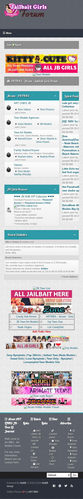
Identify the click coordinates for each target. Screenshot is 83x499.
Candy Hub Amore (26, 316)
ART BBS (33, 491)
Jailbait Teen (50, 355)
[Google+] (59, 486)
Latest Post (52, 463)
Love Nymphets (35, 358)
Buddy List (52, 453)
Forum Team (34, 459)
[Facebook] (54, 486)
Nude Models (67, 355)
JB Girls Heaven (17, 189)
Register (18, 44)
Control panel (53, 436)
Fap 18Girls (34, 355)
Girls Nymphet (72, 449)
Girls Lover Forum (72, 464)
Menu (8, 33)
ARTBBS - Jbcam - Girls (60, 316)
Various (18, 164)
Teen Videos (24, 109)
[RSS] (71, 486)
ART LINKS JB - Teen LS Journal (36, 435)
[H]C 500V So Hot (72, 121)
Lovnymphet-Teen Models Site (42, 362)
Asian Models (25, 124)
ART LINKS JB (22, 103)
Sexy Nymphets (16, 355)
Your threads (54, 442)
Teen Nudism (72, 456)
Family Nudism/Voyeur (26, 150)
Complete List (26, 242)
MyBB (23, 483)
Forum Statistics (70, 276)
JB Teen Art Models (27, 321)
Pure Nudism (72, 442)
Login (9, 44)
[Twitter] (65, 486)
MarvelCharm (25, 138)
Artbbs (44, 268)
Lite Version (35, 466)
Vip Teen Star (55, 321)
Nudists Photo (47, 156)
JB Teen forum (71, 434)
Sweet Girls (17, 358)
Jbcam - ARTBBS (18, 96)
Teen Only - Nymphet (59, 358)
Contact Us (35, 449)
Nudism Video (25, 156)
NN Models (46, 124)
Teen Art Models (23, 132)
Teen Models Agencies (26, 117)
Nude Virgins (25, 327)
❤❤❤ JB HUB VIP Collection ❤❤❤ (34, 196)
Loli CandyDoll (55, 327)
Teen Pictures (47, 109)
